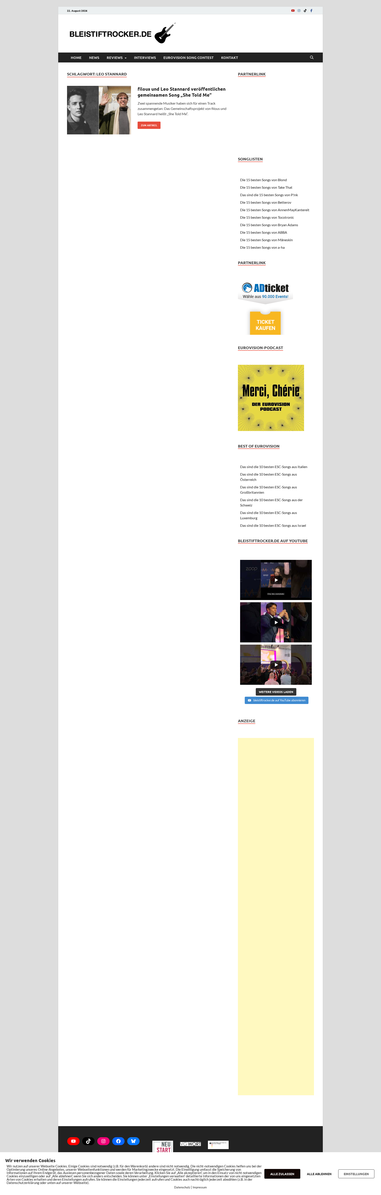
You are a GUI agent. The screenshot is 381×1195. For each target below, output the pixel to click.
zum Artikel (147, 124)
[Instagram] (299, 10)
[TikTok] (305, 10)
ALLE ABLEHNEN (319, 1174)
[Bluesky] (133, 1141)
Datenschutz (182, 1187)
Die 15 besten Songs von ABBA (263, 232)
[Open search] (311, 58)
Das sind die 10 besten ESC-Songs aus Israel (273, 525)
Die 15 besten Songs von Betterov (265, 202)
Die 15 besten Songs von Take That (266, 187)
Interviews (145, 57)
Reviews (115, 57)
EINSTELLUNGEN (356, 1174)
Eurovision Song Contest (188, 57)
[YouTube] (292, 10)
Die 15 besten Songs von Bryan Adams (269, 225)
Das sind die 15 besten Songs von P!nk (269, 195)
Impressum (200, 1187)
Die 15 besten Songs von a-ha (262, 247)
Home (76, 57)
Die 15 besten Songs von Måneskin (266, 240)
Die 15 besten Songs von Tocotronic (267, 217)
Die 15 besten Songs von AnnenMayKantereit (274, 210)
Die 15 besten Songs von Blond (263, 180)
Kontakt (229, 57)
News (94, 57)
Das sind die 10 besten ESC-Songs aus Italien (273, 467)
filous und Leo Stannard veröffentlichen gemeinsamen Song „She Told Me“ (182, 92)
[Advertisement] (276, 916)
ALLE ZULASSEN (282, 1174)
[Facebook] (311, 10)
